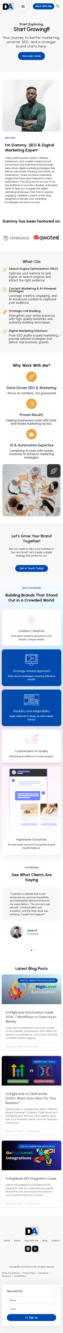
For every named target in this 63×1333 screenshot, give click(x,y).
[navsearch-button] (57, 6)
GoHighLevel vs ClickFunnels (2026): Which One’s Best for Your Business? (30, 1098)
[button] (23, 6)
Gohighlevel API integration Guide (31, 1178)
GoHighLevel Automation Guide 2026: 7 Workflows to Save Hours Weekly (30, 1016)
